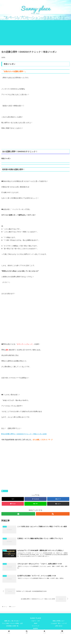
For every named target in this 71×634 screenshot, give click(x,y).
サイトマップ (35, 626)
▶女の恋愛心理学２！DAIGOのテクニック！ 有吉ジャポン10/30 (24, 434)
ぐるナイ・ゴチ (35, 621)
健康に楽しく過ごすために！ (12, 621)
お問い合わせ (58, 626)
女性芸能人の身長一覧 (12, 626)
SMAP (35, 623)
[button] (58, 504)
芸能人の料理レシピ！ (59, 621)
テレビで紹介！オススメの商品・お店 (12, 623)
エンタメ (5, 491)
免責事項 (35, 628)
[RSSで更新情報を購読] (53, 514)
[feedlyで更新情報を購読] (18, 514)
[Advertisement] (35, 33)
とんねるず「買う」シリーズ (59, 623)
